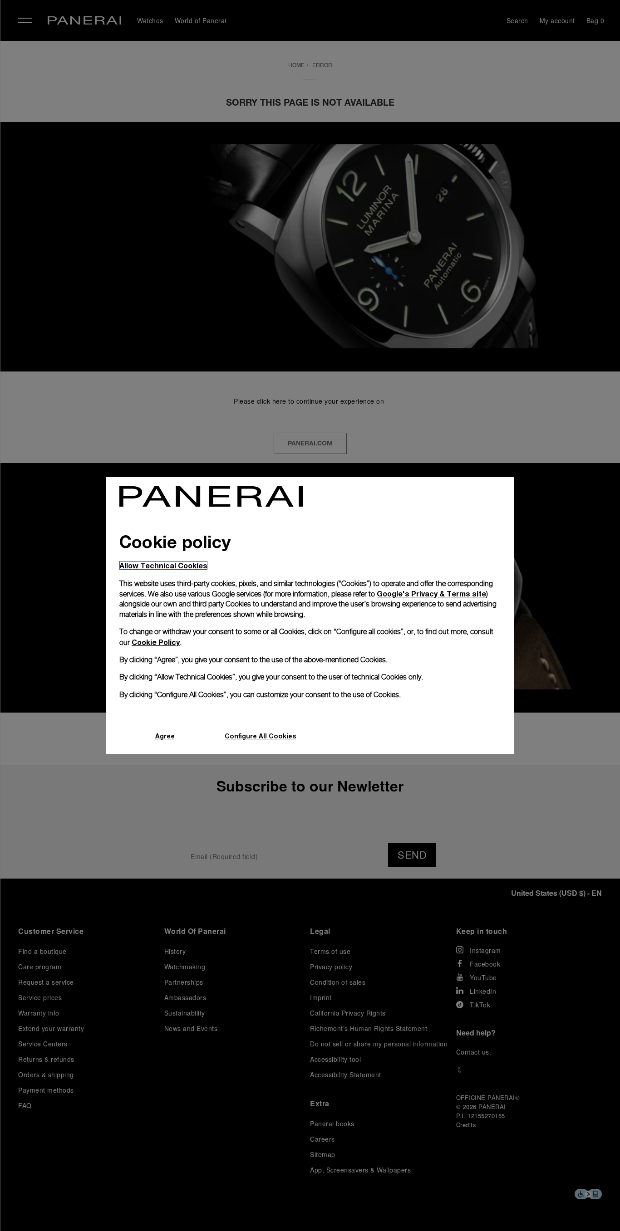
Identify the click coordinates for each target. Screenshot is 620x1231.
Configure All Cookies (260, 736)
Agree (165, 736)
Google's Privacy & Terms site (431, 593)
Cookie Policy (156, 642)
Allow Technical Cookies (163, 565)
